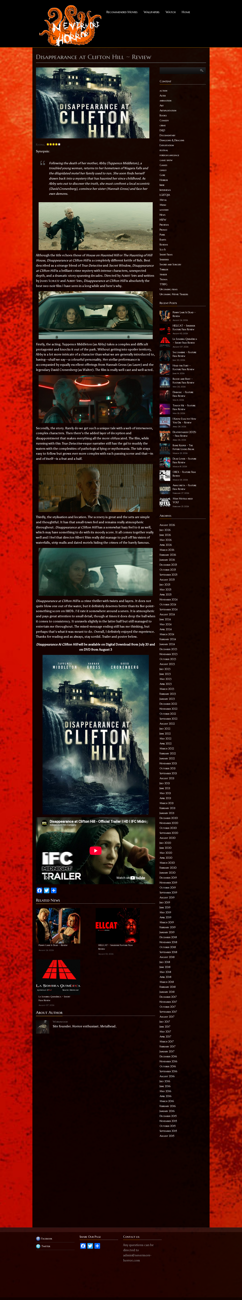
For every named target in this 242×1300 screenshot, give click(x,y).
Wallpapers (151, 12)
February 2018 (168, 987)
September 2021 (168, 773)
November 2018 (168, 942)
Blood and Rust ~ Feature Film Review (183, 380)
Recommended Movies (121, 12)
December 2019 (168, 877)
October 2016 (168, 1066)
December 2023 (168, 649)
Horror (164, 180)
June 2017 (165, 1026)
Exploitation (167, 145)
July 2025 (165, 584)
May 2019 (165, 912)
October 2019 (168, 887)
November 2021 (168, 763)
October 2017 (168, 1006)
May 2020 (166, 852)
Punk (162, 234)
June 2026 (165, 535)
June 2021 (165, 788)
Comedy (164, 120)
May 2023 (165, 679)
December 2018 (168, 937)
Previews (164, 224)
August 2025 (167, 579)
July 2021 (165, 783)
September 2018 (168, 952)
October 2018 (168, 947)
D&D (162, 130)
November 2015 (168, 1121)
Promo (163, 229)
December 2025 (168, 564)
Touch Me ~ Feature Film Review (184, 407)
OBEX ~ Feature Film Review (184, 473)
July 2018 (165, 962)
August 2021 (167, 778)
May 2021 (165, 793)
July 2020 (165, 842)
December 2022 (168, 703)
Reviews (164, 244)
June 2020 (165, 847)
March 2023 (167, 689)
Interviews (165, 190)
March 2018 (167, 982)
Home (186, 12)
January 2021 (167, 813)
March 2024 (167, 634)
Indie (162, 185)
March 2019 (167, 922)
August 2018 (167, 957)
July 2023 (165, 669)
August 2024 (167, 614)
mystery (164, 209)
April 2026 (166, 545)
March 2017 (167, 1041)
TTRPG (163, 284)
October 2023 (168, 659)
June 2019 (165, 907)
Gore (162, 175)
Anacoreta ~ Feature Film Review (184, 487)
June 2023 (165, 674)
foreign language (169, 155)
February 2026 (168, 554)
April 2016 (165, 1096)
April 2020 (166, 857)
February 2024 (168, 639)
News (162, 214)
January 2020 (168, 872)
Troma (163, 279)
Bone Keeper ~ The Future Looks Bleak (183, 447)
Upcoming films (169, 289)
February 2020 (168, 867)
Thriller (164, 269)
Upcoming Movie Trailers (174, 294)
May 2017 (165, 1031)
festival (164, 150)
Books (163, 115)
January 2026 (167, 559)
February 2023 (168, 693)
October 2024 (168, 604)
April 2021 (165, 798)
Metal (163, 200)
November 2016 (168, 1061)
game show (166, 160)
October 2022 (168, 713)
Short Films (166, 254)
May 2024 (165, 624)
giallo (163, 170)
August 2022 (167, 723)
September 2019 (168, 892)
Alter (163, 95)
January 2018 (167, 991)
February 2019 (168, 927)
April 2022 (165, 743)
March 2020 (167, 862)
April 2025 (165, 594)
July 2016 (165, 1081)
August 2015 (167, 1136)
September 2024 (169, 609)
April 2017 (165, 1036)
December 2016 (168, 1056)
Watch (171, 12)
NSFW (163, 219)
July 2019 (165, 902)
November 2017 (168, 1001)
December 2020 (169, 818)
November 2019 (168, 882)
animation (165, 100)
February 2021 (167, 808)
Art (162, 105)
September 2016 (168, 1071)
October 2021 (168, 768)
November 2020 (169, 823)
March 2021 (167, 803)
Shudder (164, 259)
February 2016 (168, 1106)
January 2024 (167, 644)
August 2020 (168, 838)
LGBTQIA (165, 195)
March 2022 (167, 748)
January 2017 (167, 1051)
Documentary (167, 135)
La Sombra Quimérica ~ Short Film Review (54, 998)
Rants (163, 239)
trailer (163, 274)
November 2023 (169, 654)
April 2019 (165, 917)
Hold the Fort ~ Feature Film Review (183, 367)
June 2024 (165, 619)
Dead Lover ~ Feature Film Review (184, 460)
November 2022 (168, 708)
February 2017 (167, 1046)
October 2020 (168, 828)
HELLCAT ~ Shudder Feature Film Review (115, 947)
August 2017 (167, 1016)
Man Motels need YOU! (183, 500)
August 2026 (167, 525)
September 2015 (168, 1131)
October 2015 (168, 1126)
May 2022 (165, 738)
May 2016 (165, 1091)
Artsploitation (168, 110)
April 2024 (166, 629)
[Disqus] (95, 1080)
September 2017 (168, 1011)
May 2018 (165, 972)
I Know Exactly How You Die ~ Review (184, 420)
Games (163, 165)
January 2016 (167, 1111)
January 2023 (167, 698)
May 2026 (166, 540)
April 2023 (166, 684)
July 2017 (165, 1021)
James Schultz (50, 281)
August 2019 (167, 897)
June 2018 (165, 967)
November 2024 (169, 599)
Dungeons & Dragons (172, 140)
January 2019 (167, 932)
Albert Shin (129, 276)
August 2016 (167, 1076)
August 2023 (167, 664)
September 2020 (169, 833)
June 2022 (165, 733)
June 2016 (165, 1086)
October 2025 (168, 569)
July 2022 (165, 728)
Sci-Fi (163, 249)
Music (163, 204)
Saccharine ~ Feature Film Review (184, 354)
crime (163, 125)
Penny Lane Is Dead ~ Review (53, 945)
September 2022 (168, 718)
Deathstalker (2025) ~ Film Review (184, 433)
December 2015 (168, 1116)
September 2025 (168, 574)
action (163, 90)
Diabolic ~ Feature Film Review (183, 394)
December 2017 (168, 996)
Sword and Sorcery (170, 264)
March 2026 (167, 549)
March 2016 (167, 1101)
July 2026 (165, 530)
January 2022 (167, 758)
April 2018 (165, 977)
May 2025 (165, 589)
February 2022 (168, 753)
